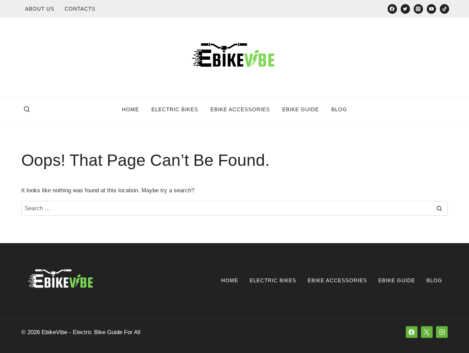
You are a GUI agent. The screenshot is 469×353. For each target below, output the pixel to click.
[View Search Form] (26, 109)
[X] (427, 332)
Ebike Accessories (240, 109)
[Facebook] (392, 8)
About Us (39, 9)
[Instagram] (418, 8)
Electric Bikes (174, 109)
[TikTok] (444, 8)
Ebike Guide (300, 109)
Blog (339, 109)
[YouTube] (431, 8)
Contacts (80, 9)
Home (130, 109)
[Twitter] (405, 8)
